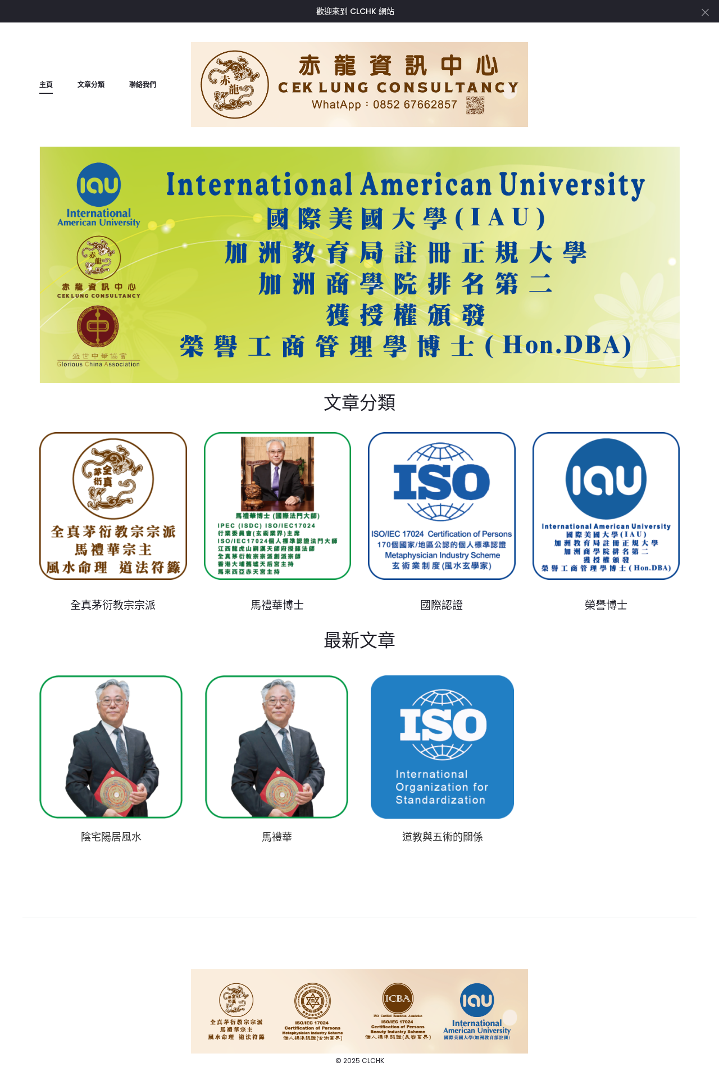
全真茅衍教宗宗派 (113, 605)
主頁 (46, 84)
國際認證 (441, 605)
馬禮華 (277, 837)
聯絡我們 (142, 84)
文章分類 (91, 84)
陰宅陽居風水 (111, 837)
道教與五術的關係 (442, 837)
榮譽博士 (606, 605)
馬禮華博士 (277, 605)
